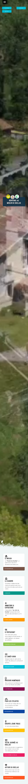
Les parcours (8, 688)
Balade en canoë (9, 666)
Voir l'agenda (9, 619)
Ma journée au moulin (11, 755)
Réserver (7, 593)
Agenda (21, 8)
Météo (7, 11)
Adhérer (6, 8)
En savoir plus (9, 568)
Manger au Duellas (10, 644)
